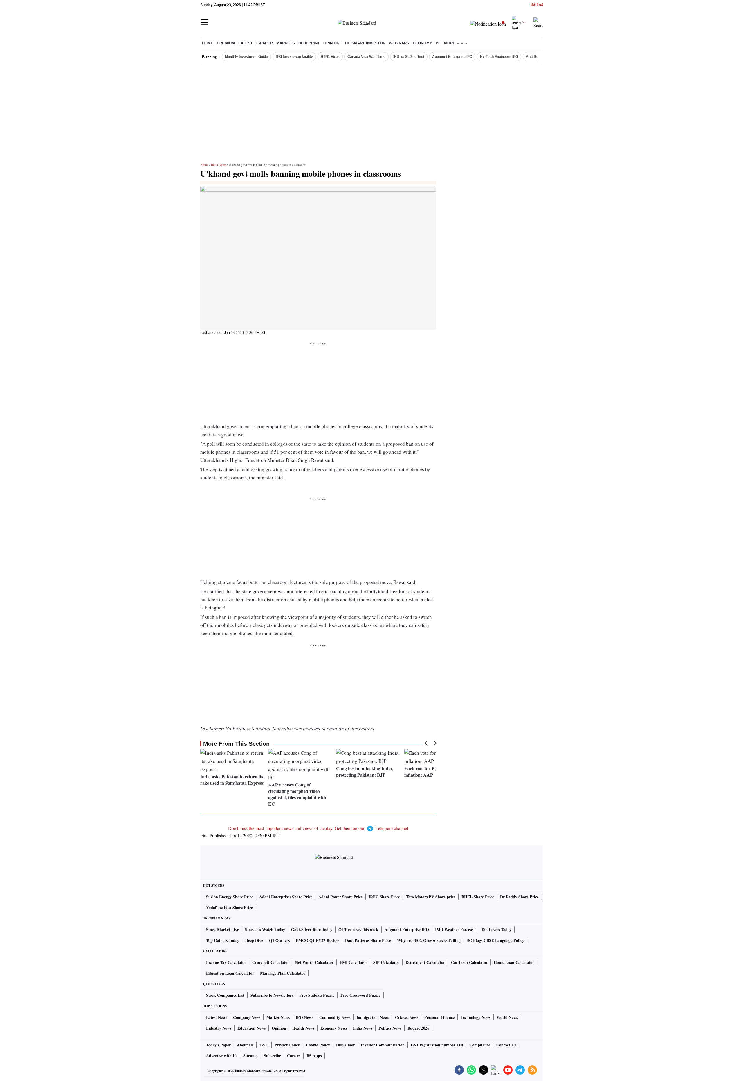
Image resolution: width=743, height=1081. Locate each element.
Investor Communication (383, 1045)
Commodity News (334, 1017)
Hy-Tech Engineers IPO (499, 57)
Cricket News (406, 1017)
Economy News (333, 1028)
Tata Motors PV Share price (430, 897)
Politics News (389, 1028)
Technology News (475, 1017)
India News (218, 164)
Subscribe (272, 1056)
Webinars (399, 43)
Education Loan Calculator (230, 973)
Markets (285, 43)
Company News (246, 1017)
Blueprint (309, 43)
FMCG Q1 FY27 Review (317, 940)
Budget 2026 (418, 1028)
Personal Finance (439, 1017)
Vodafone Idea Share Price (229, 907)
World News (507, 1017)
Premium (226, 43)
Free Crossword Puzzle (360, 995)
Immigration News (372, 1017)
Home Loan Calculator (514, 962)
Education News (251, 1028)
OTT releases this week (358, 929)
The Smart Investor (364, 43)
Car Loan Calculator (469, 962)
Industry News (218, 1028)
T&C (263, 1045)
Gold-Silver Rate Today (311, 929)
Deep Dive (254, 940)
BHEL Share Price (477, 897)
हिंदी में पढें (537, 5)
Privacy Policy (287, 1045)
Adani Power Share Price (340, 897)
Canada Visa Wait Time (366, 57)
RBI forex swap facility (294, 57)
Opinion (331, 43)
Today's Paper (218, 1045)
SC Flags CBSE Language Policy (495, 940)
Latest (245, 43)
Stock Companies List (225, 995)
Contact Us (506, 1045)
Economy (422, 43)
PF (438, 43)
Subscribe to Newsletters (271, 995)
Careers (293, 1056)
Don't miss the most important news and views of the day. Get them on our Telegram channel (318, 828)
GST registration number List (437, 1045)
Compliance (479, 1045)
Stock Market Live (222, 929)
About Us (245, 1045)
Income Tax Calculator (226, 962)
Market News (278, 1017)
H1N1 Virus (330, 57)
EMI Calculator (353, 962)
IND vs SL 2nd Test (408, 57)
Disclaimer (345, 1045)
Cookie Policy (318, 1045)
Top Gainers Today (222, 940)
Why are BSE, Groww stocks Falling (429, 940)
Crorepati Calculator (270, 962)
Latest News (216, 1017)
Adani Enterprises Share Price (285, 897)
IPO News (304, 1017)
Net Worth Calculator (314, 962)
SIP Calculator (386, 962)
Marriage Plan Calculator (282, 973)
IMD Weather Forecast (455, 929)
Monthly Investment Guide (246, 57)
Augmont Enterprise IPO (452, 57)
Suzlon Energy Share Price (229, 897)
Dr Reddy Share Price (519, 897)
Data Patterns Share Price (368, 940)
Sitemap (250, 1056)
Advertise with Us (221, 1056)
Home (207, 43)
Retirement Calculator (425, 962)
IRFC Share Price (384, 897)
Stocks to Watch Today (265, 929)
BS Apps (314, 1056)
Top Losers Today (496, 929)
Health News (303, 1028)
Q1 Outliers (279, 940)
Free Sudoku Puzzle (316, 995)
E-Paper (264, 43)
